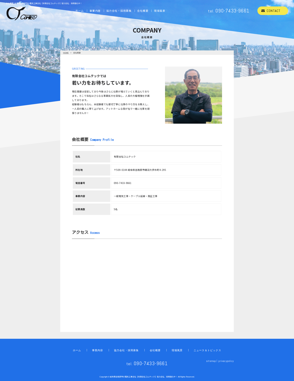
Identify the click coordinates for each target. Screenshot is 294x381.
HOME (66, 52)
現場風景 (159, 10)
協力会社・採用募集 (119, 10)
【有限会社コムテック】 (143, 376)
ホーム (79, 10)
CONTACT (273, 11)
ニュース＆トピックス (207, 350)
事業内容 (95, 10)
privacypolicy (226, 361)
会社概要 (142, 10)
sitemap (211, 361)
